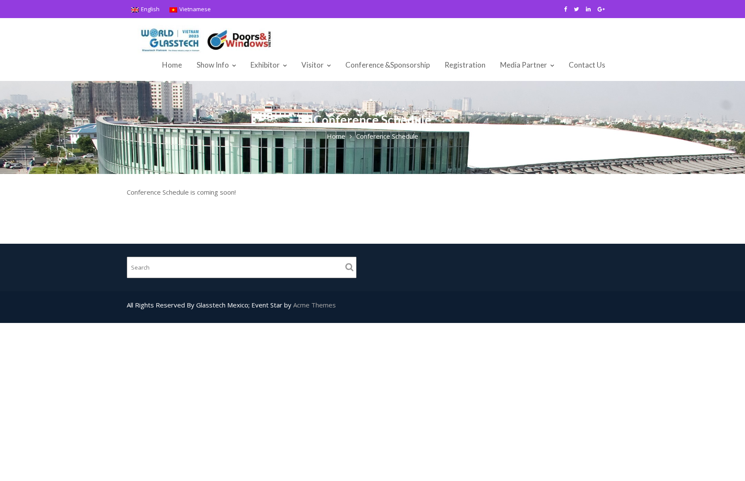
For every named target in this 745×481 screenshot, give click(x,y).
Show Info (213, 64)
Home (172, 64)
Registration (464, 64)
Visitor (312, 64)
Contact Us (587, 64)
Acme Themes (314, 305)
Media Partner (523, 64)
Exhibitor (265, 64)
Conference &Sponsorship (387, 64)
